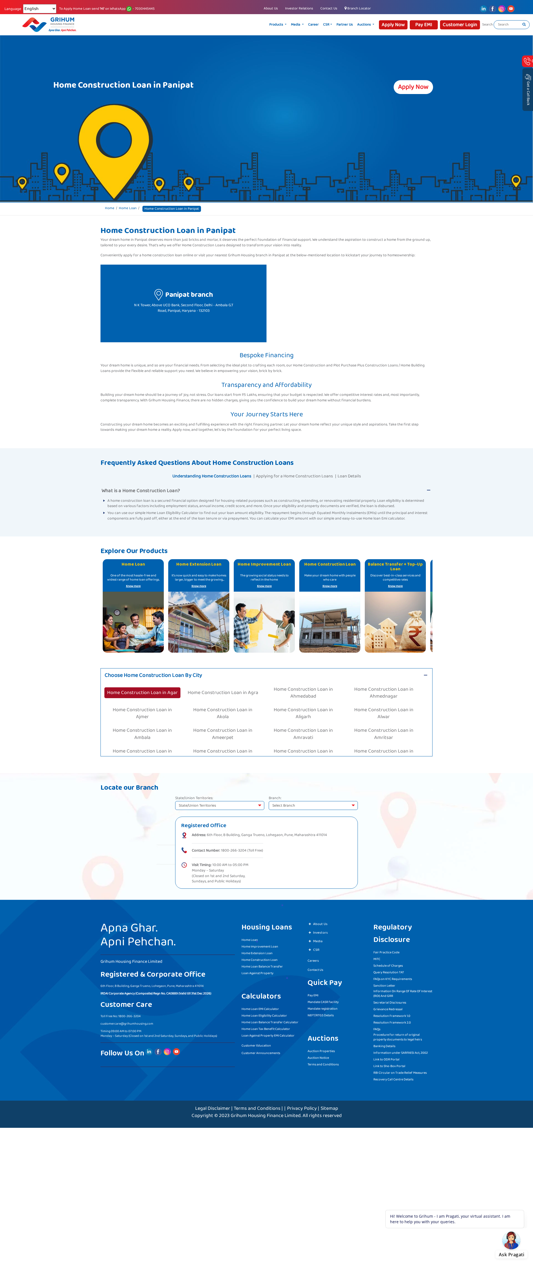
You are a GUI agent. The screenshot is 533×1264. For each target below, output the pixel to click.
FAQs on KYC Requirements (392, 977)
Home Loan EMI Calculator (260, 1007)
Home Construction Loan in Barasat (142, 747)
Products (298, 24)
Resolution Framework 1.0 (391, 1014)
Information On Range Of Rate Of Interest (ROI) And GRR (402, 992)
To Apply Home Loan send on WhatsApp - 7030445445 (107, 9)
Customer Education (256, 1044)
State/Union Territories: (194, 797)
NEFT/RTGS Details (321, 1013)
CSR (348, 24)
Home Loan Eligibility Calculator (264, 1014)
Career (335, 24)
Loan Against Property (257, 971)
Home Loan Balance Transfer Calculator (270, 1020)
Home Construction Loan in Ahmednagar (384, 687)
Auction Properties (321, 1049)
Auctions (386, 24)
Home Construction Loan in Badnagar (223, 735)
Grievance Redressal (388, 1007)
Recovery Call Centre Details (393, 1077)
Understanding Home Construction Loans (211, 476)
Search (487, 24)
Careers (313, 959)
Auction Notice (318, 1056)
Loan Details (349, 476)
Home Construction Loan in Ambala (142, 711)
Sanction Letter (384, 984)
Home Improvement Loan (260, 945)
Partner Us (366, 24)
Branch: (275, 797)
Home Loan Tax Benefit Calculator (266, 1027)
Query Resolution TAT (388, 970)
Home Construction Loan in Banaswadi (384, 735)
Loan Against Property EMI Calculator (268, 1034)
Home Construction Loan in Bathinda (383, 747)
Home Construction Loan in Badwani (303, 735)
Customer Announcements (261, 1051)
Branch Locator (358, 8)
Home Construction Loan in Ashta (223, 723)
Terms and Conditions (323, 1062)
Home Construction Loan (260, 958)
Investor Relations (299, 8)
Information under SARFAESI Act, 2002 (400, 1051)
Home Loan (128, 208)
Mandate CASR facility (323, 1000)
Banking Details (384, 1044)
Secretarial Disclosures (389, 1001)
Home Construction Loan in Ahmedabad (303, 687)
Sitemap (329, 1106)
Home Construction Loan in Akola (223, 699)
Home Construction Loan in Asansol (142, 723)
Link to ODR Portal (386, 1057)
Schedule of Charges (388, 964)
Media (317, 24)
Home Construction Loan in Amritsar (384, 711)
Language (12, 9)
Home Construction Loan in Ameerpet (223, 711)
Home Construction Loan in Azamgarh (383, 723)
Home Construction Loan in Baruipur (303, 747)
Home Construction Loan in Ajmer (142, 699)
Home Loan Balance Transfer (262, 964)
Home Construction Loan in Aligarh (303, 699)
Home (109, 208)
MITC (376, 957)
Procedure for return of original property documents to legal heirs (397, 1035)
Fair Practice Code (386, 950)
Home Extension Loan (257, 951)
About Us (271, 8)
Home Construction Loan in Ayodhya (303, 723)
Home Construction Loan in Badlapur (142, 735)
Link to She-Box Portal (389, 1064)
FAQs (376, 1027)
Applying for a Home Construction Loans (294, 476)
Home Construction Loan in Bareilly (223, 747)
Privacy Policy (302, 1106)
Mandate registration (323, 1007)
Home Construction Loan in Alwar (383, 699)
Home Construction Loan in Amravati (303, 711)
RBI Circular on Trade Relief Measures (400, 1071)
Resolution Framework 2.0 (392, 1021)
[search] (524, 24)
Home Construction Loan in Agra (223, 687)
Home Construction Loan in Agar (142, 687)
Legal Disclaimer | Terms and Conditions (237, 1106)
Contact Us (328, 8)
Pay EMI (313, 993)
